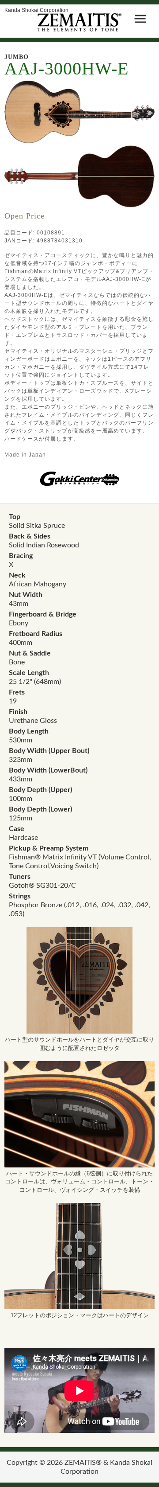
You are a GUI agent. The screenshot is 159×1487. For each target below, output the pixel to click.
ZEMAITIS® (83, 1462)
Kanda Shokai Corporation (36, 10)
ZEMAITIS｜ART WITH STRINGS (79, 22)
